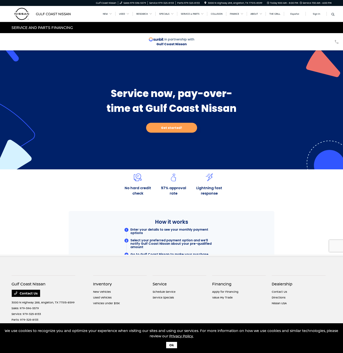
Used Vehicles (102, 297)
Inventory (102, 284)
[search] (332, 14)
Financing (221, 284)
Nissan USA (279, 303)
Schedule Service (164, 292)
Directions (278, 297)
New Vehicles (102, 292)
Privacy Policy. (181, 336)
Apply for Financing (225, 292)
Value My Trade (222, 297)
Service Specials (163, 297)
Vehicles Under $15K (106, 303)
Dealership (282, 284)
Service (160, 284)
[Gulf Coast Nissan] (46, 13)
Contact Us (28, 293)
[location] (205, 3)
